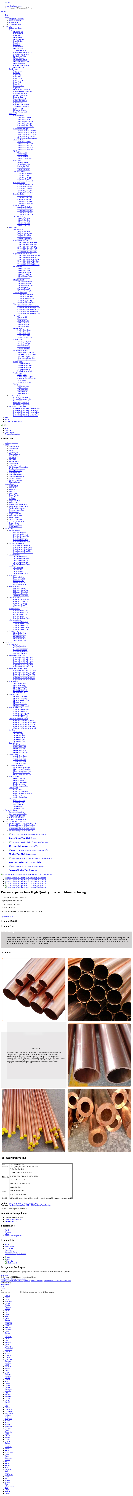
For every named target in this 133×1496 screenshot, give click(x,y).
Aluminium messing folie (25, 298)
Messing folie (17, 37)
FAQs (7, 419)
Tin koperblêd (22, 317)
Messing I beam (18, 67)
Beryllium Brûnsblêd (24, 117)
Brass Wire (16, 45)
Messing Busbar (18, 39)
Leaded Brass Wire (23, 336)
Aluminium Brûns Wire (25, 212)
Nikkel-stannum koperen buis (27, 138)
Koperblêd (16, 73)
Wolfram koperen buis (24, 239)
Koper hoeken (18, 97)
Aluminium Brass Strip (25, 296)
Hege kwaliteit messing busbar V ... (24, 846)
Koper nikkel (25, 1281)
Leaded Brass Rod (23, 334)
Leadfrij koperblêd (23, 363)
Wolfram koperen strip (24, 233)
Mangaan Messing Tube (25, 291)
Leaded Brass (17, 328)
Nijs (6, 418)
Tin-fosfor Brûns (18, 140)
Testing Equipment (15, 24)
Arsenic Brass (17, 339)
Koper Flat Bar (18, 80)
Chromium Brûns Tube (25, 192)
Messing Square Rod (20, 60)
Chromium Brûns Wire (24, 190)
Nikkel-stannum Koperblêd (26, 136)
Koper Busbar (18, 78)
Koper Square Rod (19, 99)
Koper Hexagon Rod (20, 101)
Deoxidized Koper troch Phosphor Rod (26, 412)
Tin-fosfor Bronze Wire (25, 147)
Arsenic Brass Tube (23, 349)
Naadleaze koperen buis (21, 54)
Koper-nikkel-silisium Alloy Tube (28, 265)
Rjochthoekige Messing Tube (23, 52)
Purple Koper (13, 69)
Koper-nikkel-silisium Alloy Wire (28, 263)
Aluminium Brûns (19, 205)
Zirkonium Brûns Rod (24, 177)
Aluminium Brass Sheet (25, 294)
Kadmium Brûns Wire (24, 201)
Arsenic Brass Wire (23, 345)
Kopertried (16, 84)
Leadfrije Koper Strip (24, 365)
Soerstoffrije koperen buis (21, 404)
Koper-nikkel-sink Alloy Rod (27, 248)
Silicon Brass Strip (23, 270)
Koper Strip (17, 75)
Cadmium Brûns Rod (24, 199)
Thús (6, 15)
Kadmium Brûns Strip (24, 198)
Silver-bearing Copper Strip (26, 354)
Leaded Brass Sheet (23, 330)
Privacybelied (21, 1279)
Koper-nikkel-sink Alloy (21, 240)
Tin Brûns (16, 151)
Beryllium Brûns (18, 116)
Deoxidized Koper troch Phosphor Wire (26, 414)
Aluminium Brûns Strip (25, 209)
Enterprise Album (15, 20)
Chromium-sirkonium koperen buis (28, 313)
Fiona (3, 1288)
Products (8, 26)
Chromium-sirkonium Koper (22, 304)
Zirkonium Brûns (19, 171)
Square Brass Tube (19, 50)
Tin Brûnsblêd (22, 153)
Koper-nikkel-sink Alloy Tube (27, 252)
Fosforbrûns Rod (23, 166)
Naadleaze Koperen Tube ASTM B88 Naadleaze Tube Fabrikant (30, 1205)
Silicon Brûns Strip (23, 220)
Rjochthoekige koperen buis (22, 91)
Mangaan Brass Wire (24, 289)
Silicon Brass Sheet (23, 268)
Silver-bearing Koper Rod (25, 358)
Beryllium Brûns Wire (24, 125)
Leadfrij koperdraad (23, 369)
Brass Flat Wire (18, 47)
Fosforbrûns (17, 160)
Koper (11, 30)
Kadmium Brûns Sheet (24, 196)
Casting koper (17, 373)
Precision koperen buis (20, 95)
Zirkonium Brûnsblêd (24, 173)
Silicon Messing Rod (24, 274)
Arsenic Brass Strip (23, 343)
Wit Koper (16, 384)
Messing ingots (18, 32)
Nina (2, 1286)
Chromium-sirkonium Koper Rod (28, 309)
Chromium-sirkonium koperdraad (28, 311)
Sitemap (13, 1279)
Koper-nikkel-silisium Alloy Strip (28, 257)
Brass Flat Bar (18, 41)
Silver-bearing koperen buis (26, 360)
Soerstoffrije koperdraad (21, 106)
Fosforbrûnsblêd (22, 162)
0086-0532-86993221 (12, 1221)
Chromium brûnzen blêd (25, 184)
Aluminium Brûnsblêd (24, 207)
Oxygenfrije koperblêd (20, 397)
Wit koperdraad (22, 391)
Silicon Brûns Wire (23, 224)
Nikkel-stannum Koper (20, 129)
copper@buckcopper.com (13, 6)
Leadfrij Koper (18, 362)
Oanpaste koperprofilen (21, 65)
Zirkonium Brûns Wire (24, 179)
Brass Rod (16, 43)
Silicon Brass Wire (23, 278)
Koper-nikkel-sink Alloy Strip (27, 244)
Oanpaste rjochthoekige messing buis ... (26, 862)
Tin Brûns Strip (22, 155)
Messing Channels (19, 63)
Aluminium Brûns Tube (25, 214)
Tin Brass (16, 315)
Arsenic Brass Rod (23, 347)
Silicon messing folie (24, 272)
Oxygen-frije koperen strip (22, 399)
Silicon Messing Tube (24, 276)
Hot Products (5, 1279)
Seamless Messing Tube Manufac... (24, 870)
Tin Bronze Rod (22, 157)
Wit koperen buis (23, 393)
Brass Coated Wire (64, 1281)
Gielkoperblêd (18, 33)
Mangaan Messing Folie (25, 285)
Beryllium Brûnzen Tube (25, 127)
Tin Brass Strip (22, 319)
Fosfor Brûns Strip (23, 164)
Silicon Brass (17, 267)
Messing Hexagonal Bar (21, 61)
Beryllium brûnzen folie (25, 121)
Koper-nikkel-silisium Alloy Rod (28, 261)
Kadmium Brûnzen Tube (25, 203)
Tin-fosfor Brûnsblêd (24, 142)
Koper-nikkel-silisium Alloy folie (28, 259)
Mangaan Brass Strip (24, 283)
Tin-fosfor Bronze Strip (25, 143)
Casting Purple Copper (24, 377)
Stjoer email (5, 1284)
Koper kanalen (18, 102)
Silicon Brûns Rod (23, 222)
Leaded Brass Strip (23, 332)
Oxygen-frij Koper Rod (21, 401)
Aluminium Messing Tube (26, 302)
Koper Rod (17, 82)
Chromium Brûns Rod (24, 188)
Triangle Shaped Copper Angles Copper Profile (22, 1203)
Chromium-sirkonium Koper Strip (28, 308)
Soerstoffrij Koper (15, 395)
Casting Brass (21, 375)
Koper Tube (17, 88)
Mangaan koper (18, 280)
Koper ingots (17, 71)
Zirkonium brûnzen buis (25, 181)
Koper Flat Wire (18, 86)
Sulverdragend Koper (20, 350)
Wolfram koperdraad (24, 237)
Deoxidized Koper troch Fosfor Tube (25, 416)
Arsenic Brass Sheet (24, 341)
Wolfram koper (18, 229)
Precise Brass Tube (19, 56)
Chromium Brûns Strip (24, 186)
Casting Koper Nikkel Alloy (26, 378)
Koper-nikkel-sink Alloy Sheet (27, 242)
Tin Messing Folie (23, 321)
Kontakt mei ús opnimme (13, 421)
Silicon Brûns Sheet (23, 218)
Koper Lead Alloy (37, 1281)
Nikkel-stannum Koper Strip (26, 130)
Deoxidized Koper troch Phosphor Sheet (26, 408)
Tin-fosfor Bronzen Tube (25, 149)
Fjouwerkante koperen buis (22, 89)
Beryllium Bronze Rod (24, 123)
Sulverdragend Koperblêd (25, 352)
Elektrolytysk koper (15, 28)
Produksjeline (13, 22)
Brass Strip (16, 35)
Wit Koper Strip (22, 388)
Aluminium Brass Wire (25, 300)
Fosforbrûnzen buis (23, 170)
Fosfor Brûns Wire (23, 168)
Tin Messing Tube (23, 326)
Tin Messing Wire (23, 324)
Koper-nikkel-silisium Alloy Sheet (28, 255)
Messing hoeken (18, 58)
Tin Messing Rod (23, 322)
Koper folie (17, 76)
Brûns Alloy (13, 114)
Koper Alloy (13, 227)
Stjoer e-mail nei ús (7, 917)
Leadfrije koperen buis (24, 371)
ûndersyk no (5, 1275)
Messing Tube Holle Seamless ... (22, 854)
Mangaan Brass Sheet (24, 281)
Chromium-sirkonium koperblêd (28, 306)
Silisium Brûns (18, 216)
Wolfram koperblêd (23, 231)
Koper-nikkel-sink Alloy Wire (27, 250)
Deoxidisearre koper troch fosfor (19, 406)
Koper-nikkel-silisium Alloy (22, 253)
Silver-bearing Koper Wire (26, 356)
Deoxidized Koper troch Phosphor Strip (26, 410)
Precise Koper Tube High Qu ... (22, 838)
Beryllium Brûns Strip (24, 119)
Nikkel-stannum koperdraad (26, 134)
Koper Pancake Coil (20, 112)
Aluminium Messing (20, 293)
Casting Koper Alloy (24, 382)
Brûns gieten (21, 380)
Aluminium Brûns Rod (25, 211)
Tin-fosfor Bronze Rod (24, 145)
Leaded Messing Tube (24, 337)
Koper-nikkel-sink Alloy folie (27, 246)
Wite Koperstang (22, 390)
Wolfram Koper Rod (24, 235)
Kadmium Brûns (18, 194)
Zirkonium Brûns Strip (24, 175)
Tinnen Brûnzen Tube (24, 158)
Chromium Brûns (19, 183)
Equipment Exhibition (16, 19)
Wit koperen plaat (23, 386)
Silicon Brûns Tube (23, 226)
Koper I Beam (18, 108)
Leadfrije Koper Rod (24, 367)
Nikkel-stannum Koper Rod (26, 132)
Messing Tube (18, 48)
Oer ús (7, 17)
